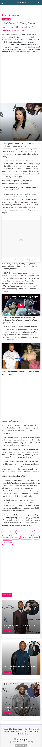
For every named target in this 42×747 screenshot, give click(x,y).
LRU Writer (7, 30)
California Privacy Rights (13, 731)
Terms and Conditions (10, 729)
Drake (36, 537)
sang (16, 278)
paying (23, 437)
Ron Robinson (7, 543)
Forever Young (26, 537)
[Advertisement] (21, 79)
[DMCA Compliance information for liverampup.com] (21, 745)
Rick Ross (6, 537)
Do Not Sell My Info (22, 734)
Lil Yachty (15, 537)
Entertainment (14, 15)
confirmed (13, 472)
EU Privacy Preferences (30, 731)
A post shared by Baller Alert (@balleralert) (16, 260)
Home (4, 15)
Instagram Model (8, 532)
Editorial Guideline (34, 729)
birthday (19, 207)
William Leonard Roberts (25, 532)
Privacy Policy (22, 729)
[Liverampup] (21, 2)
